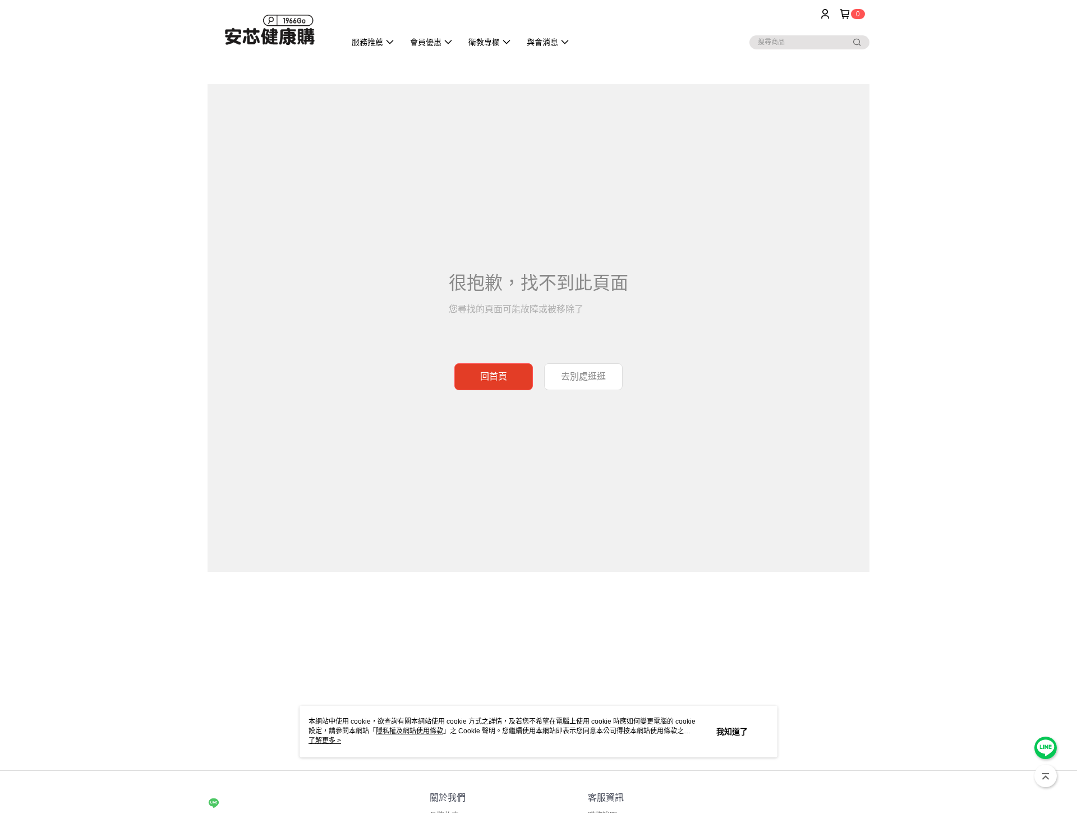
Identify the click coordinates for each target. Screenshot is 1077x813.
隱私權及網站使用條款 (409, 731)
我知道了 (732, 731)
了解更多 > (325, 741)
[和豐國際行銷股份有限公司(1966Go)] (270, 29)
